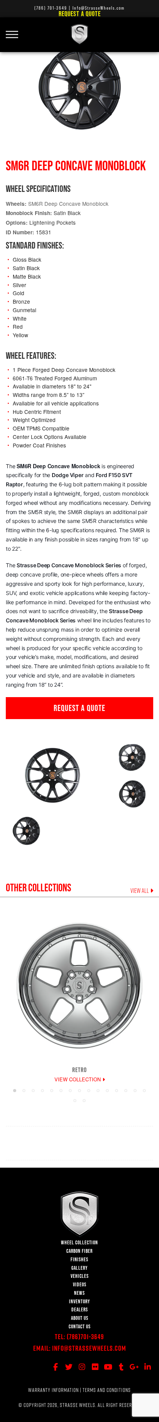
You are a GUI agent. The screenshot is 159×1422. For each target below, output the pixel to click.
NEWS (79, 1293)
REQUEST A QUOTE (79, 708)
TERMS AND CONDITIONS (107, 1390)
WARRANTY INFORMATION (53, 1390)
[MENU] (15, 30)
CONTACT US (80, 1327)
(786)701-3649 (85, 1336)
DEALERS (79, 1310)
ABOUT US (79, 1318)
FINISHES (79, 1259)
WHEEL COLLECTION (79, 1243)
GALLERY (79, 1268)
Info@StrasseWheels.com (89, 1348)
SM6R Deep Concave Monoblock (68, 203)
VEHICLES (80, 1276)
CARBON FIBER (79, 1251)
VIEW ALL (140, 890)
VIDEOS (79, 1285)
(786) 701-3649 (50, 7)
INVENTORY (79, 1301)
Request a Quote (80, 14)
